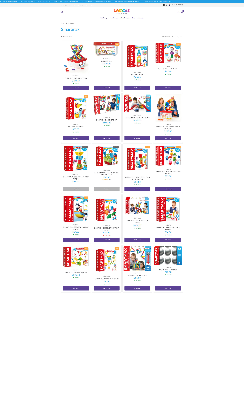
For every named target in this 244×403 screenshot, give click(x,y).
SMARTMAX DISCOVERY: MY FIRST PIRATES (76, 228)
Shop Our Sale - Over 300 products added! (56, 1)
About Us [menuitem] (141, 18)
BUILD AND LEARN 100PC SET (76, 78)
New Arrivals (79, 5)
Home (62, 23)
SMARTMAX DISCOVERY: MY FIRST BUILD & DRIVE (137, 178)
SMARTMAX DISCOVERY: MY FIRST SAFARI (106, 229)
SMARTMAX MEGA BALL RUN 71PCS (137, 222)
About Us (91, 5)
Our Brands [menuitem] (114, 18)
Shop (67, 23)
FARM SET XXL (106, 61)
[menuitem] (64, 5)
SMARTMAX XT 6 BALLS (168, 270)
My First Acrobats (137, 75)
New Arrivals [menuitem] (125, 18)
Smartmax (72, 23)
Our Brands (71, 5)
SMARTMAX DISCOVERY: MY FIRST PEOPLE (168, 173)
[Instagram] (166, 5)
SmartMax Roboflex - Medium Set (106, 279)
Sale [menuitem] (133, 18)
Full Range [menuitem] (104, 18)
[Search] (62, 12)
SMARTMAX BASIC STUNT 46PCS (137, 118)
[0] (181, 12)
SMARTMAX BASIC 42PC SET (106, 120)
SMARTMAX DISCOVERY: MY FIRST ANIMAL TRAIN (106, 174)
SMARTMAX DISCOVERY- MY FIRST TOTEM (76, 178)
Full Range (64, 5)
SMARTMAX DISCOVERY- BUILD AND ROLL (168, 128)
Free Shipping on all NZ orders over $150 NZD (27, 1)
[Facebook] (164, 5)
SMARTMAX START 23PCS (137, 275)
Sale (86, 5)
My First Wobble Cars (75, 127)
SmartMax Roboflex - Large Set (76, 272)
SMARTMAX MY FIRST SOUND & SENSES (168, 229)
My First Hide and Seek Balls (168, 69)
